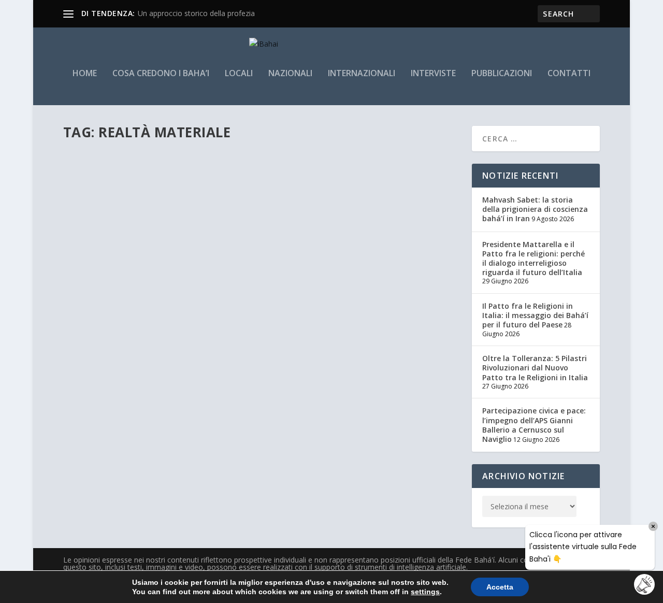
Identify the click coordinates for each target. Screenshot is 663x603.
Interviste (433, 74)
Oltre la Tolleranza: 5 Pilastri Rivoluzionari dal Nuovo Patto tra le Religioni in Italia (535, 367)
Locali (239, 74)
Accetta (499, 587)
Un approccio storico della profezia (196, 13)
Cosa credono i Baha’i (160, 74)
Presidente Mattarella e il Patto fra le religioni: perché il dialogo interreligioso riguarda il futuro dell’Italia (533, 258)
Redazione (96, 190)
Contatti (568, 74)
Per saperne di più (114, 232)
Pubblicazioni (501, 74)
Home (85, 74)
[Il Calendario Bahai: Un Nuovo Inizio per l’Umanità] (236, 153)
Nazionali (290, 74)
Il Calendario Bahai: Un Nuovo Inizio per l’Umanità (183, 175)
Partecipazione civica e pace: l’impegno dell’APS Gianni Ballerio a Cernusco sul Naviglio (534, 425)
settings (425, 591)
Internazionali (361, 74)
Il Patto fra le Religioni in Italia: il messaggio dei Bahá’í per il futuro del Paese (535, 315)
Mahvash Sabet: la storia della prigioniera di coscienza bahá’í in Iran (535, 209)
